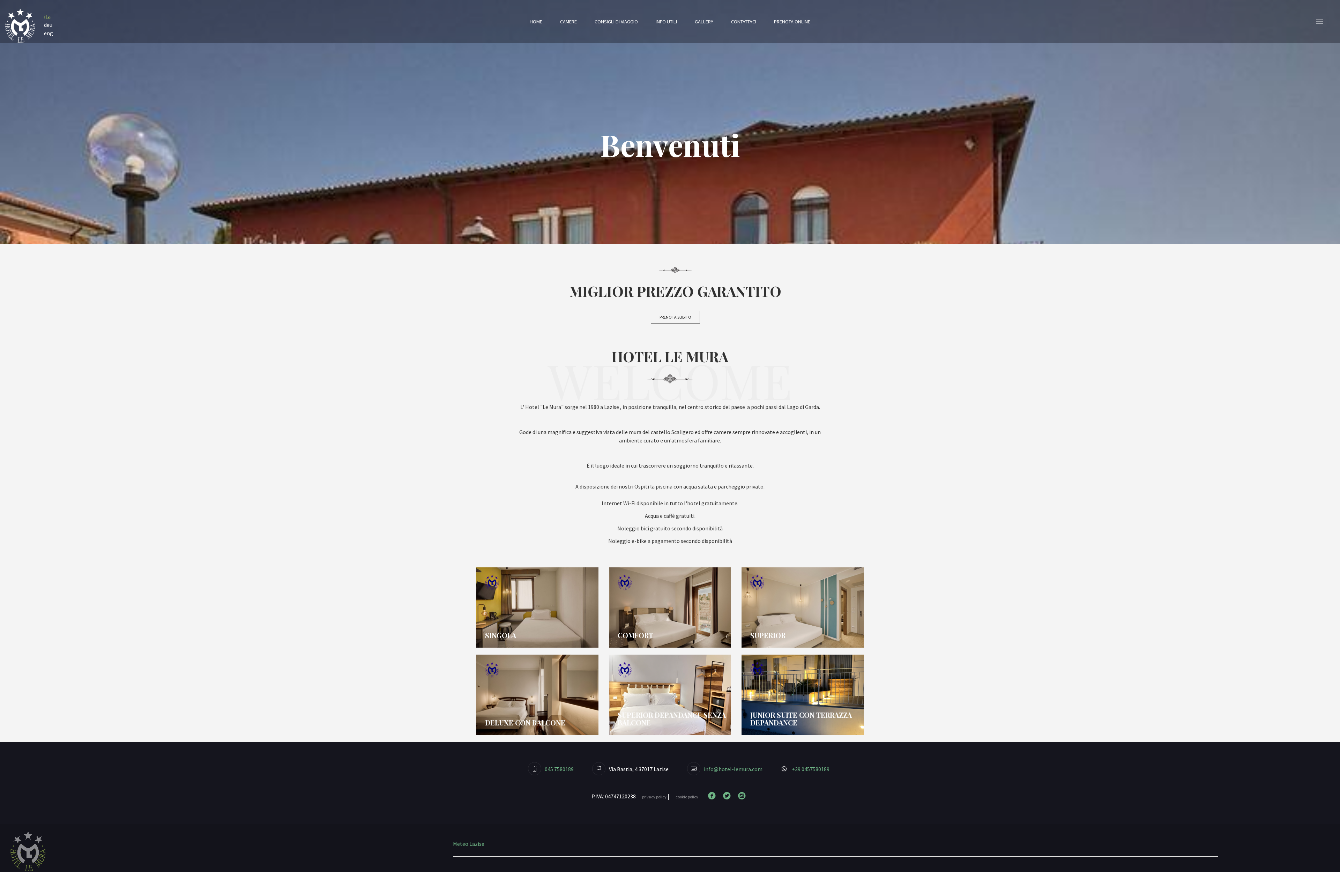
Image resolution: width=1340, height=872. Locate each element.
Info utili (666, 21)
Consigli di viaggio (616, 21)
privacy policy (654, 796)
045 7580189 (559, 769)
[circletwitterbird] (728, 796)
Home (536, 21)
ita (47, 16)
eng (48, 33)
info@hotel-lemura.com (733, 769)
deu (48, 24)
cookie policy (687, 796)
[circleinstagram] (743, 796)
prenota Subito (675, 317)
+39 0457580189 (810, 769)
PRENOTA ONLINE (792, 21)
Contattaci (743, 21)
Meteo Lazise (468, 843)
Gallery (704, 21)
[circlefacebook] (713, 796)
